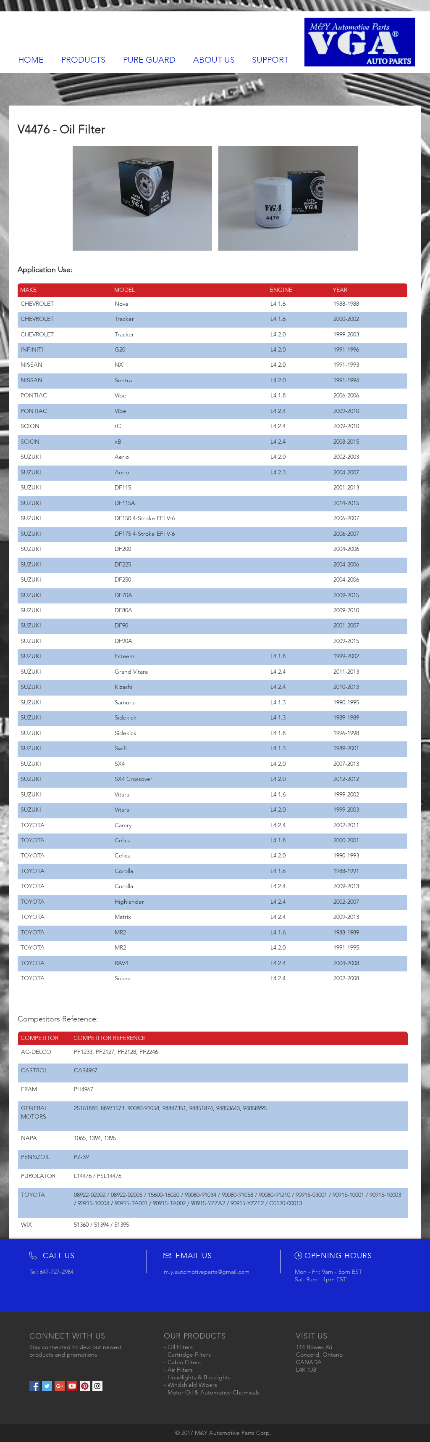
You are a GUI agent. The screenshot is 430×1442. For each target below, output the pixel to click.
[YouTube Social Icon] (72, 1386)
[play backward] (83, 198)
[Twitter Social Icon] (47, 1386)
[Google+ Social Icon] (60, 1386)
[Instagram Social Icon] (97, 1386)
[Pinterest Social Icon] (85, 1386)
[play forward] (347, 198)
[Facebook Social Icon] (34, 1386)
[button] (142, 198)
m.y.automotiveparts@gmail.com (206, 1271)
